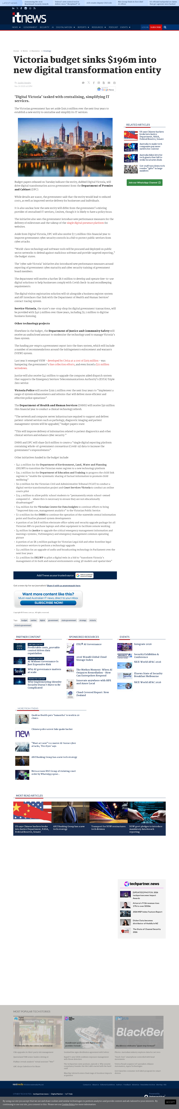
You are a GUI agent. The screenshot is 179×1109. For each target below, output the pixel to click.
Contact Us (87, 1085)
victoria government (23, 625)
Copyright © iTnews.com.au (23, 612)
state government (69, 620)
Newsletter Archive (147, 1085)
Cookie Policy (68, 1104)
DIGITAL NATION (64, 27)
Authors (119, 1085)
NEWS (15, 27)
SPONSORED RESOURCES (84, 636)
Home (16, 51)
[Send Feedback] (104, 83)
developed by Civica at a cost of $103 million (73, 361)
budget (24, 620)
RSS (165, 1085)
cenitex (33, 620)
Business (35, 51)
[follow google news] (25, 8)
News (25, 51)
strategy (82, 620)
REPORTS (82, 27)
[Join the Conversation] (83, 83)
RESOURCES (97, 27)
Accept (170, 1102)
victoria (93, 620)
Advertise (135, 1085)
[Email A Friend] (109, 83)
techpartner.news (41, 1094)
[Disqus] (63, 875)
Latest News (9, 3)
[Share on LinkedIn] (99, 83)
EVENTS (124, 27)
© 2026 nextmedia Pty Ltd (33, 1085)
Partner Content (28, 636)
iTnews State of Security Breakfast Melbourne (148, 675)
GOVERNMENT (30, 27)
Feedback (127, 1085)
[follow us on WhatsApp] (30, 8)
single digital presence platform (85, 223)
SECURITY (44, 27)
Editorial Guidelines (107, 1085)
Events (124, 636)
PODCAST (113, 27)
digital (42, 620)
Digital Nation (57, 1094)
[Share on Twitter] (89, 83)
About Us (95, 1085)
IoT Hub (69, 1094)
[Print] (114, 83)
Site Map (159, 1085)
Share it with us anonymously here (63, 585)
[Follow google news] (105, 89)
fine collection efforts (62, 365)
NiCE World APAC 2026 (147, 662)
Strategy (47, 51)
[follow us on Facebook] (21, 8)
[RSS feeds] (34, 8)
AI (53, 27)
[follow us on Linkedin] (13, 8)
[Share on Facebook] (94, 83)
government (53, 620)
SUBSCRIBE (155, 27)
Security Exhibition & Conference (146, 656)
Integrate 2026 (143, 644)
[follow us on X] (17, 8)
